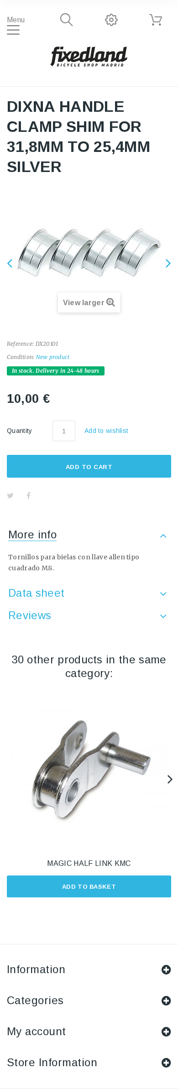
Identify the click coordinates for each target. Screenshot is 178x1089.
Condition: (20, 357)
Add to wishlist (106, 430)
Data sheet (36, 593)
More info (32, 534)
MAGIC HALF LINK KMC (89, 863)
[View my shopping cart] (155, 20)
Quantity (19, 430)
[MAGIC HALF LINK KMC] (89, 771)
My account (36, 1031)
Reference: (20, 343)
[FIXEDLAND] (89, 56)
